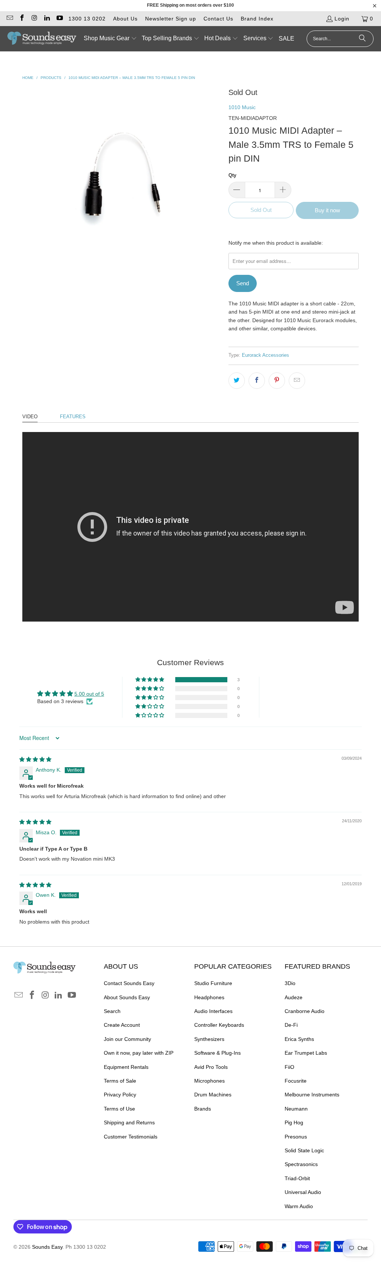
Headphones (209, 997)
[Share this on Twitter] (236, 380)
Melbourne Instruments (312, 1095)
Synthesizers (209, 1039)
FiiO (289, 1067)
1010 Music (242, 107)
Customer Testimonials (130, 1137)
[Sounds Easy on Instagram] (34, 19)
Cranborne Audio (304, 1011)
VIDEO (30, 416)
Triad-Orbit (297, 1178)
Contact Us (218, 19)
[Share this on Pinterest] (277, 380)
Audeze (293, 997)
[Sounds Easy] (41, 39)
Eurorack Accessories (265, 355)
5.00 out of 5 (89, 694)
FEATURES (73, 416)
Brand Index (257, 19)
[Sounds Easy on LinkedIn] (47, 19)
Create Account (122, 1025)
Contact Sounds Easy (129, 983)
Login (341, 19)
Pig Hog (294, 1122)
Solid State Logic (304, 1150)
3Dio (290, 983)
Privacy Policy (120, 1095)
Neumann (296, 1109)
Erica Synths (299, 1039)
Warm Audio (299, 1206)
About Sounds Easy (127, 997)
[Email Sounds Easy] (9, 19)
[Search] (362, 39)
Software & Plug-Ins (217, 1053)
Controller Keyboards (219, 1025)
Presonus (296, 1137)
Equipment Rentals (126, 1067)
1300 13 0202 (87, 19)
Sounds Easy (47, 1247)
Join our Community (127, 1039)
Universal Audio (303, 1192)
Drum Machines (212, 1095)
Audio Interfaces (213, 1011)
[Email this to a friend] (297, 380)
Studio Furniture (213, 983)
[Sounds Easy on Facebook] (22, 19)
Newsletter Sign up (170, 19)
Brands (202, 1109)
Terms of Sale (120, 1081)
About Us (125, 19)
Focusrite (296, 1081)
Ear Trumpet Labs (306, 1053)
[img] (35, 759)
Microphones (209, 1081)
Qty (232, 175)
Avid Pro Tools (211, 1067)
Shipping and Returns (129, 1122)
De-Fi (291, 1025)
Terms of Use (119, 1109)
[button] (110, 39)
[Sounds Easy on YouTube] (59, 19)
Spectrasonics (301, 1164)
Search (112, 1011)
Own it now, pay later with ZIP (138, 1053)
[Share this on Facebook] (257, 380)
